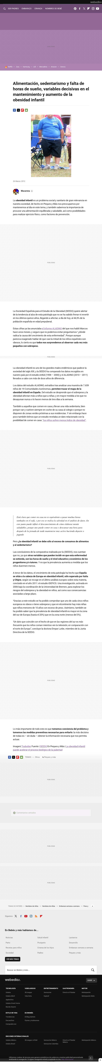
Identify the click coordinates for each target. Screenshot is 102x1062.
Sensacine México (50, 1040)
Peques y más (50, 757)
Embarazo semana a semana (69, 906)
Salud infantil (42, 937)
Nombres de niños (32, 906)
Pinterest (75, 8)
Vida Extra (28, 996)
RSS (36, 916)
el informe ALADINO (52, 328)
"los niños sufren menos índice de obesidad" (64, 420)
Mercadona (43, 67)
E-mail (26, 110)
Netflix (10, 67)
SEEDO (43, 746)
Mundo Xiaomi (11, 1007)
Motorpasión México (89, 1040)
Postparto (41, 943)
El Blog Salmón (30, 1017)
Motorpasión (86, 992)
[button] (26, 191)
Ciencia (62, 67)
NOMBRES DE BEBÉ (53, 8)
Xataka (8, 992)
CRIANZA (38, 8)
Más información (67, 1059)
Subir (89, 980)
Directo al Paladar (69, 992)
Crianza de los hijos (45, 948)
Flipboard (88, 8)
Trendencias (10, 1017)
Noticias (9, 937)
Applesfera (9, 1000)
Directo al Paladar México (69, 1041)
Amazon (54, 67)
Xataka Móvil (10, 996)
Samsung (26, 67)
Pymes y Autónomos (32, 1020)
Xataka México (11, 1040)
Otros (37, 757)
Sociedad (9, 953)
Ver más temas (12, 959)
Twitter (84, 8)
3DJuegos (28, 992)
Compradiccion (11, 1024)
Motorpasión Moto (88, 996)
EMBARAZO (26, 8)
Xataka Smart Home (13, 1003)
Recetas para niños (14, 948)
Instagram (93, 8)
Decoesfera (10, 1020)
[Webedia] (96, 1)
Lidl (34, 67)
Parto (8, 943)
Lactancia (73, 937)
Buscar (93, 970)
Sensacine (47, 992)
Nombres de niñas (48, 906)
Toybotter (26, 746)
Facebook (79, 8)
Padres (40, 953)
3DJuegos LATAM (31, 1040)
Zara (17, 67)
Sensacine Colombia (51, 1044)
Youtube (97, 8)
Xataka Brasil (10, 1044)
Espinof (46, 996)
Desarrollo (73, 943)
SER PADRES (13, 8)
